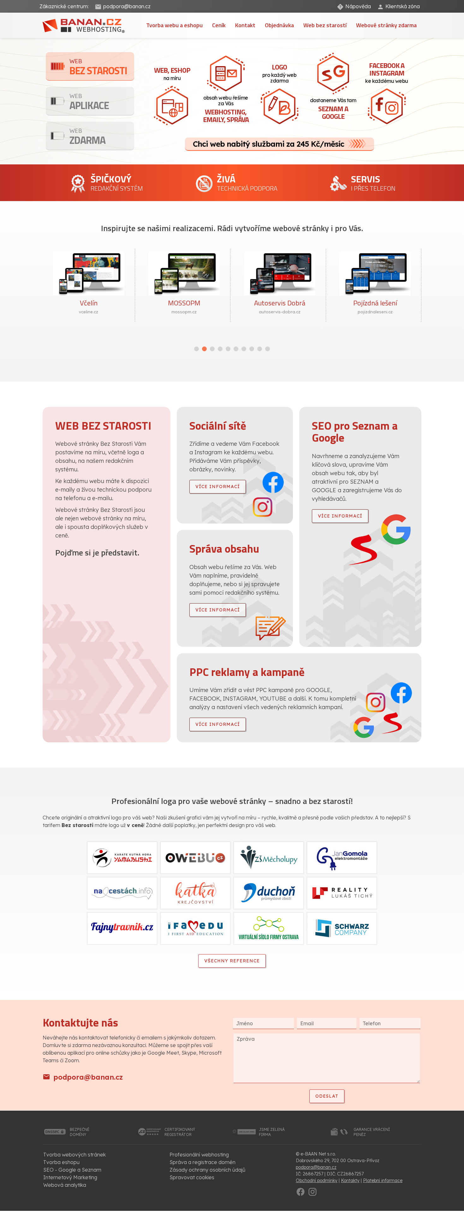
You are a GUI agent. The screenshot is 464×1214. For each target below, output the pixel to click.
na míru (172, 73)
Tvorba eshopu (61, 1162)
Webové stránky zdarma (386, 25)
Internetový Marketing (70, 1177)
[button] (196, 348)
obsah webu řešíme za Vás (226, 110)
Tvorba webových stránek (74, 1154)
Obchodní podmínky (316, 1180)
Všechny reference (232, 961)
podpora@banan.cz (127, 6)
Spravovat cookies (192, 1177)
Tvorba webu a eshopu (174, 25)
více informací (217, 486)
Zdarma (87, 137)
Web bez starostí (325, 25)
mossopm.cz (184, 311)
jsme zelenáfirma (272, 1132)
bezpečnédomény (79, 1132)
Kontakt (245, 25)
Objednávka (279, 25)
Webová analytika (64, 1185)
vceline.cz (88, 311)
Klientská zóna (402, 6)
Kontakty (350, 1180)
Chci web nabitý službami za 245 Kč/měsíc (268, 144)
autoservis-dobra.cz (279, 311)
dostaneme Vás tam (333, 109)
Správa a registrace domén (202, 1162)
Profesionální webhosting (199, 1154)
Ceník (219, 25)
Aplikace (89, 102)
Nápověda (358, 6)
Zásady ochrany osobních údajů (207, 1170)
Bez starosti (98, 68)
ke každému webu (386, 72)
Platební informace (382, 1180)
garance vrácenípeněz (372, 1132)
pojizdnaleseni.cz (375, 311)
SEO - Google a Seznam (72, 1170)
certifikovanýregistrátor (179, 1132)
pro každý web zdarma (279, 73)
